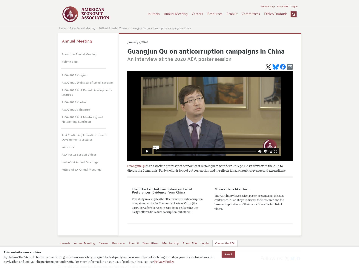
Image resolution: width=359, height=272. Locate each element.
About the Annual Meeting (79, 54)
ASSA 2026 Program (75, 75)
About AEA (283, 6)
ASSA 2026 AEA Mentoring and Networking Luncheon (82, 119)
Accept (228, 254)
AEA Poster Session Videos (79, 155)
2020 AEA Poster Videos (113, 28)
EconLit (232, 14)
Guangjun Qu (136, 166)
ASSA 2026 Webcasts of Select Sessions (87, 83)
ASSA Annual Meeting (82, 28)
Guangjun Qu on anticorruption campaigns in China (161, 28)
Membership (268, 6)
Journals (153, 14)
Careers (197, 14)
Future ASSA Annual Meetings (81, 170)
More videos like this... (232, 189)
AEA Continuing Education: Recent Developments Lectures (84, 137)
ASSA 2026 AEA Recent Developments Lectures (87, 92)
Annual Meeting (176, 14)
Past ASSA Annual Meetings (80, 162)
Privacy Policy (163, 262)
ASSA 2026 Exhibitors (76, 110)
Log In (294, 6)
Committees (251, 14)
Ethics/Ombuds (275, 14)
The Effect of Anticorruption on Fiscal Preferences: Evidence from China (162, 191)
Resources (214, 14)
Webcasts (68, 147)
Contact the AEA (225, 243)
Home (62, 28)
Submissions (70, 62)
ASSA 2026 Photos (74, 102)
